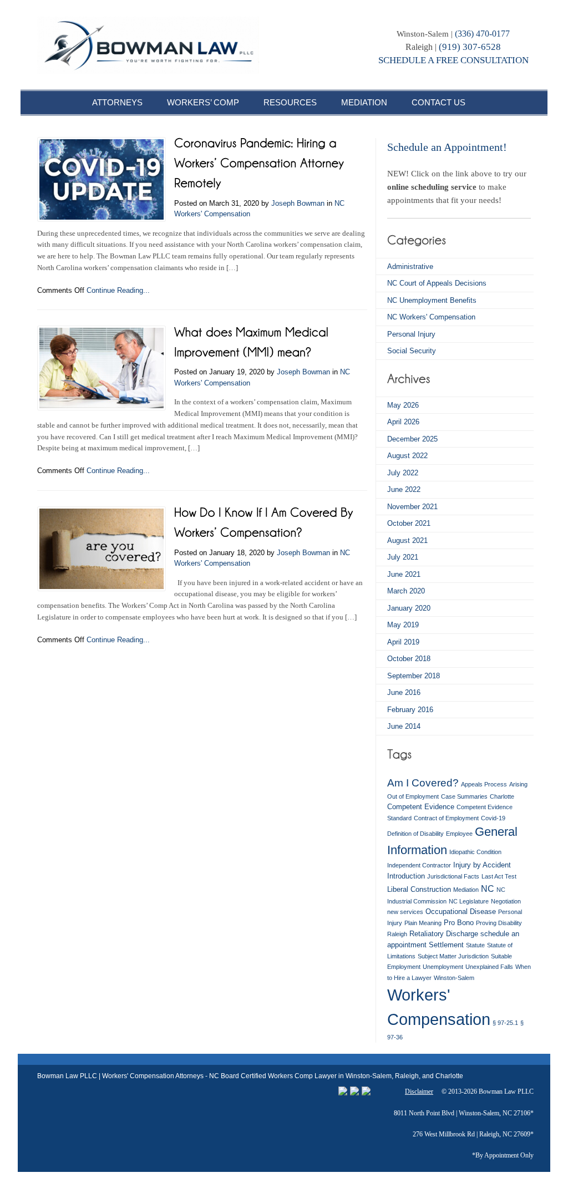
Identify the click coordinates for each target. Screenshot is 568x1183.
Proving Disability (499, 923)
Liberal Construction (419, 889)
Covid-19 (493, 818)
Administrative (410, 266)
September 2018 (413, 676)
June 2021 (403, 574)
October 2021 (408, 523)
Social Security (411, 351)
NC (487, 888)
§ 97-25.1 (505, 1022)
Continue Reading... (118, 290)
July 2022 (402, 473)
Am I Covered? (423, 782)
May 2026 (403, 405)
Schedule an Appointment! (447, 147)
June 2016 (403, 692)
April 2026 (403, 422)
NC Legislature (469, 901)
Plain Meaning (423, 923)
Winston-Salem (454, 977)
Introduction (406, 876)
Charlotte (502, 796)
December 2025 (412, 439)
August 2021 (407, 540)
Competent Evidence (420, 807)
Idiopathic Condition (475, 852)
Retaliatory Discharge (443, 934)
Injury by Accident (482, 865)
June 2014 (403, 726)
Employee (459, 833)
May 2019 (403, 625)
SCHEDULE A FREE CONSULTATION (453, 60)
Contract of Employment (446, 818)
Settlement (446, 945)
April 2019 (403, 642)
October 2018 (408, 658)
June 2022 (403, 489)
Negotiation (506, 901)
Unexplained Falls (489, 966)
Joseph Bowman (297, 203)
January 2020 (408, 608)
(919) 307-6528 (470, 47)
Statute (475, 945)
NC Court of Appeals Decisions (436, 283)
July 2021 (402, 557)
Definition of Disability (415, 833)
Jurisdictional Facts (453, 876)
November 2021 (412, 506)
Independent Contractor (419, 865)
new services (405, 911)
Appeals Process (484, 784)
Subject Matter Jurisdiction (453, 956)
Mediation (466, 889)
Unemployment (443, 966)
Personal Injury (411, 334)
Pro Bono (459, 922)
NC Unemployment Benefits (431, 300)
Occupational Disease (460, 911)
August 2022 (407, 455)
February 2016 (410, 709)
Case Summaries (464, 796)
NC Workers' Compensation (431, 317)
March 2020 (406, 591)
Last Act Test (498, 876)
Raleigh (397, 934)
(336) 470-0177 (482, 33)
